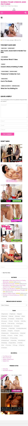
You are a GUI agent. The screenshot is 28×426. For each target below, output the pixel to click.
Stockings (4, 342)
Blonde (11, 316)
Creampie (11, 318)
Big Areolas (5, 314)
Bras (24, 316)
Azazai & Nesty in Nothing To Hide (12, 67)
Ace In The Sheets (6, 81)
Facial (11, 321)
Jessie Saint (11, 48)
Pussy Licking (14, 338)
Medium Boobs (15, 333)
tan (3, 345)
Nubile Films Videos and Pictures (13, 3)
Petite (16, 335)
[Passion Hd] (12, 414)
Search (25, 12)
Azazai (3, 64)
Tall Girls (20, 342)
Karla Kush (4, 78)
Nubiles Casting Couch (8, 359)
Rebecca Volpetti (6, 86)
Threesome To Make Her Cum (10, 74)
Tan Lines (9, 345)
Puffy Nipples (5, 338)
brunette (4, 318)
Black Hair (4, 316)
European (4, 321)
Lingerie (11, 330)
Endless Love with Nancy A (9, 288)
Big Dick (20, 314)
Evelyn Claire (13, 71)
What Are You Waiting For (9, 88)
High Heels (12, 328)
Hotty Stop (5, 369)
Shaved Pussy (5, 340)
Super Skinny (13, 342)
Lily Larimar (4, 57)
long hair (17, 330)
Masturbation (5, 333)
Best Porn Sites (6, 272)
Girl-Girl (4, 323)
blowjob (18, 316)
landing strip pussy (22, 328)
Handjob (17, 326)
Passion (10, 335)
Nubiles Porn (6, 361)
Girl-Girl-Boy (12, 323)
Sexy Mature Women (8, 370)
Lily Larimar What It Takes (9, 59)
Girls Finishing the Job (7, 326)
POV (22, 335)
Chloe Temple (4, 71)
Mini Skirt (23, 333)
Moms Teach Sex (7, 357)
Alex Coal (4, 48)
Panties (4, 335)
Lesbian (4, 330)
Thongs (15, 345)
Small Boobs (22, 340)
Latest (14, 10)
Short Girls (14, 340)
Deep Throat (20, 318)
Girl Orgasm (20, 323)
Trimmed (4, 347)
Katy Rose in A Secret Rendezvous (11, 295)
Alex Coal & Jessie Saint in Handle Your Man (13, 51)
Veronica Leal (15, 86)
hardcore (4, 328)
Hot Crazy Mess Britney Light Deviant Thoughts (14, 290)
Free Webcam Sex (7, 356)
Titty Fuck (22, 345)
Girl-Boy (24, 321)
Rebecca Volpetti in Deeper (9, 293)
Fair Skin (17, 321)
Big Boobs (13, 314)
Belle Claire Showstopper (9, 283)
